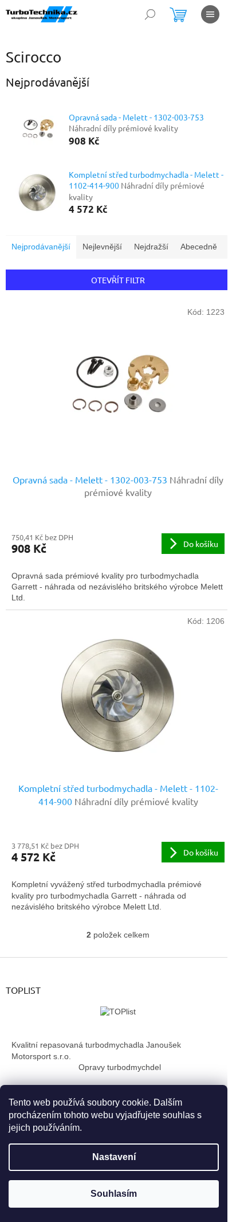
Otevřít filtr (118, 280)
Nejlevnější (102, 246)
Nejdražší (151, 246)
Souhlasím (114, 1193)
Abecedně (198, 246)
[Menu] (210, 14)
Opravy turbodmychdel (119, 1067)
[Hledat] (150, 14)
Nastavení (114, 1157)
